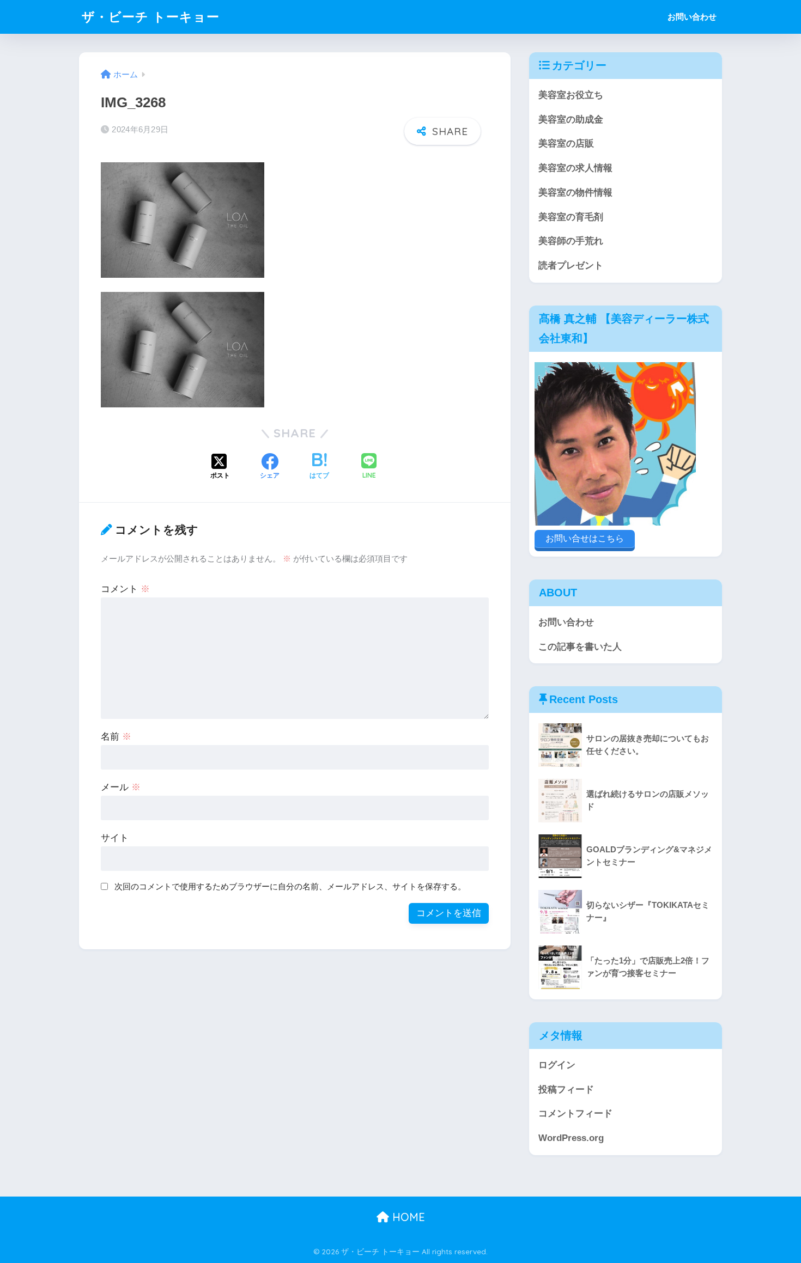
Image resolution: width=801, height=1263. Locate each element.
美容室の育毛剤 (570, 217)
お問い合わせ (692, 16)
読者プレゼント (570, 265)
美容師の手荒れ (570, 241)
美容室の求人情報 (575, 168)
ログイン (556, 1065)
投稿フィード (566, 1089)
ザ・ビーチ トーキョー (151, 17)
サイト (115, 838)
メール (121, 787)
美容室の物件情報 (575, 192)
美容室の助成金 (570, 119)
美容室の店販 (566, 143)
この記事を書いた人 (580, 647)
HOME (407, 1217)
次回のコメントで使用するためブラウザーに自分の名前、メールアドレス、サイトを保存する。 (290, 886)
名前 (116, 736)
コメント (125, 589)
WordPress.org (571, 1138)
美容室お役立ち (570, 95)
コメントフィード (575, 1113)
